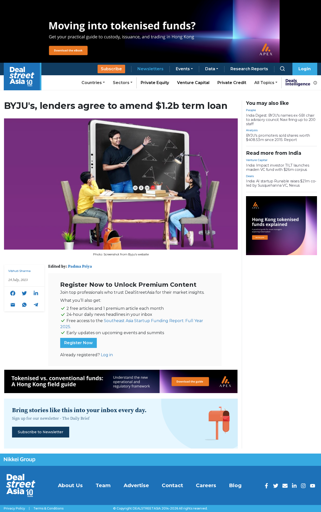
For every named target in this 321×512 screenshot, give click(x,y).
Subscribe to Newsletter (40, 432)
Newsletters (150, 68)
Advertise (136, 485)
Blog (235, 485)
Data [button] (210, 68)
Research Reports (249, 68)
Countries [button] (92, 82)
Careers (206, 485)
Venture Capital (193, 82)
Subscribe (111, 68)
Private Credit (231, 82)
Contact (172, 485)
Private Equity (155, 82)
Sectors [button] (121, 82)
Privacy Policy (14, 508)
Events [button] (183, 68)
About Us (70, 485)
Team (103, 485)
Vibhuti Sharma (19, 271)
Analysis (252, 130)
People (251, 110)
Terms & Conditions (48, 508)
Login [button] (304, 68)
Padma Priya (80, 266)
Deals (250, 176)
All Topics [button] (264, 82)
